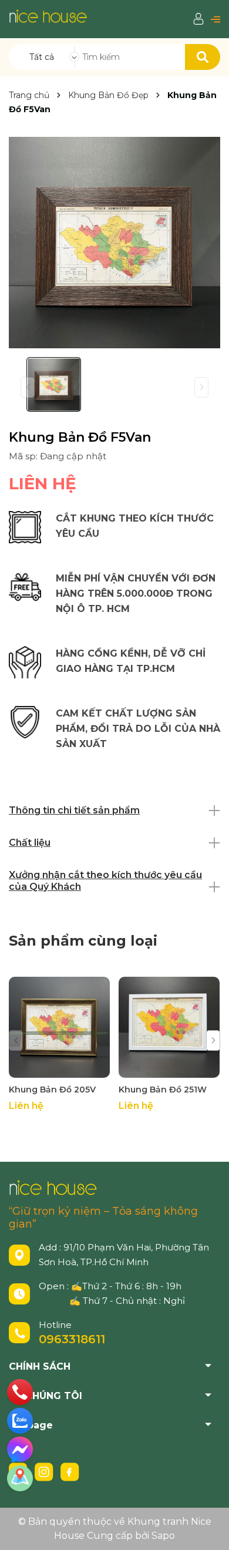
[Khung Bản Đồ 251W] (169, 1027)
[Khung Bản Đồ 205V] (59, 1027)
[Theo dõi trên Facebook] (69, 1471)
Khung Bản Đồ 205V (52, 1089)
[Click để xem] (114, 242)
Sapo (163, 1535)
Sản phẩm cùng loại (83, 940)
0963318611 (72, 1339)
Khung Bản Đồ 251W (163, 1089)
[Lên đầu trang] (208, 1529)
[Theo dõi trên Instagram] (45, 1471)
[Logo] (48, 15)
